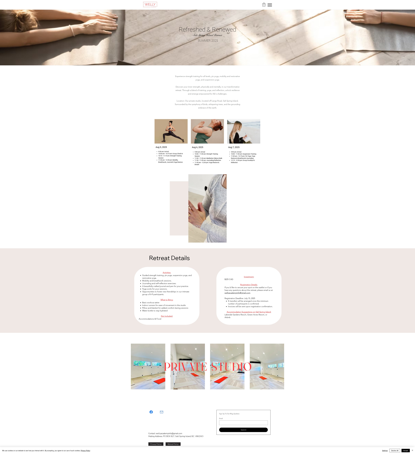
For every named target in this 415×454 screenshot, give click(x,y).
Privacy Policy (85, 450)
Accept (405, 450)
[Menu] (269, 4)
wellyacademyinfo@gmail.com (237, 293)
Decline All (394, 450)
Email (221, 418)
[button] (264, 4)
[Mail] (161, 412)
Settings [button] (385, 450)
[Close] (412, 450)
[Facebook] (151, 412)
